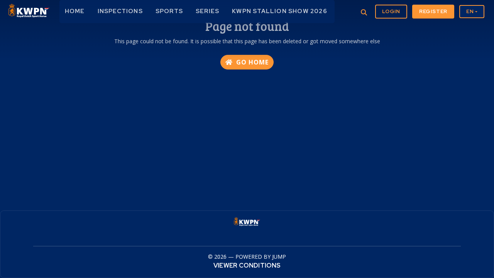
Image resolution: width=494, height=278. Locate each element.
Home (75, 11)
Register (433, 11)
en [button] (470, 11)
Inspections (120, 11)
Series (207, 11)
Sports (169, 11)
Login (391, 11)
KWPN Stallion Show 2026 (279, 11)
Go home (251, 62)
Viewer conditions (247, 265)
